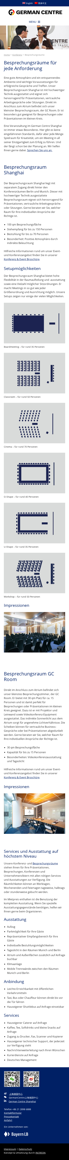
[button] (6, 632)
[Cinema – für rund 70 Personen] (34, 404)
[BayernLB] (16, 1133)
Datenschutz (25, 1149)
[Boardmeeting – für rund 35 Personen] (34, 304)
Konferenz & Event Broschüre (21, 259)
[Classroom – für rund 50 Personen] (34, 354)
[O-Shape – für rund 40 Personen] (34, 454)
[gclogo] (35, 7)
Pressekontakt (11, 1116)
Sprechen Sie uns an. (39, 150)
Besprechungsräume (45, 863)
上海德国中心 (16, 1093)
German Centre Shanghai (22, 1101)
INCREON (40, 1152)
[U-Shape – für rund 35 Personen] (34, 504)
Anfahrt (8, 1120)
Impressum (10, 1149)
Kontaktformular (13, 1112)
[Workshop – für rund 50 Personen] (34, 554)
